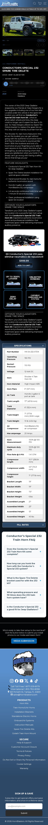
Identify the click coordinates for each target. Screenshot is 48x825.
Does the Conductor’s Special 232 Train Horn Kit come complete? (24, 551)
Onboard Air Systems (24, 720)
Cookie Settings (24, 764)
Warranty (24, 768)
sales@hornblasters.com (25, 695)
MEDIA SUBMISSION (24, 641)
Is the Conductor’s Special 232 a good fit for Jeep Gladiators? (24, 608)
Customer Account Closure (24, 747)
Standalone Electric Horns (24, 716)
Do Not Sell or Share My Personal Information (24, 760)
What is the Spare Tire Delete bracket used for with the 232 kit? (24, 580)
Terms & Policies (24, 751)
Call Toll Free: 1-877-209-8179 (25, 686)
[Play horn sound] (6, 84)
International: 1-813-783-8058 (25, 689)
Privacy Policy (24, 755)
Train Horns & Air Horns (24, 707)
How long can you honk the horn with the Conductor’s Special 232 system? (24, 566)
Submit (24, 813)
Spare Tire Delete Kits (24, 729)
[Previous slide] (39, 45)
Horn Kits (24, 703)
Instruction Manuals (24, 725)
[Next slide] (43, 45)
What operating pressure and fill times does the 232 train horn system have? (24, 595)
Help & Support (24, 742)
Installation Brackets (24, 712)
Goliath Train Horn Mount (24, 733)
